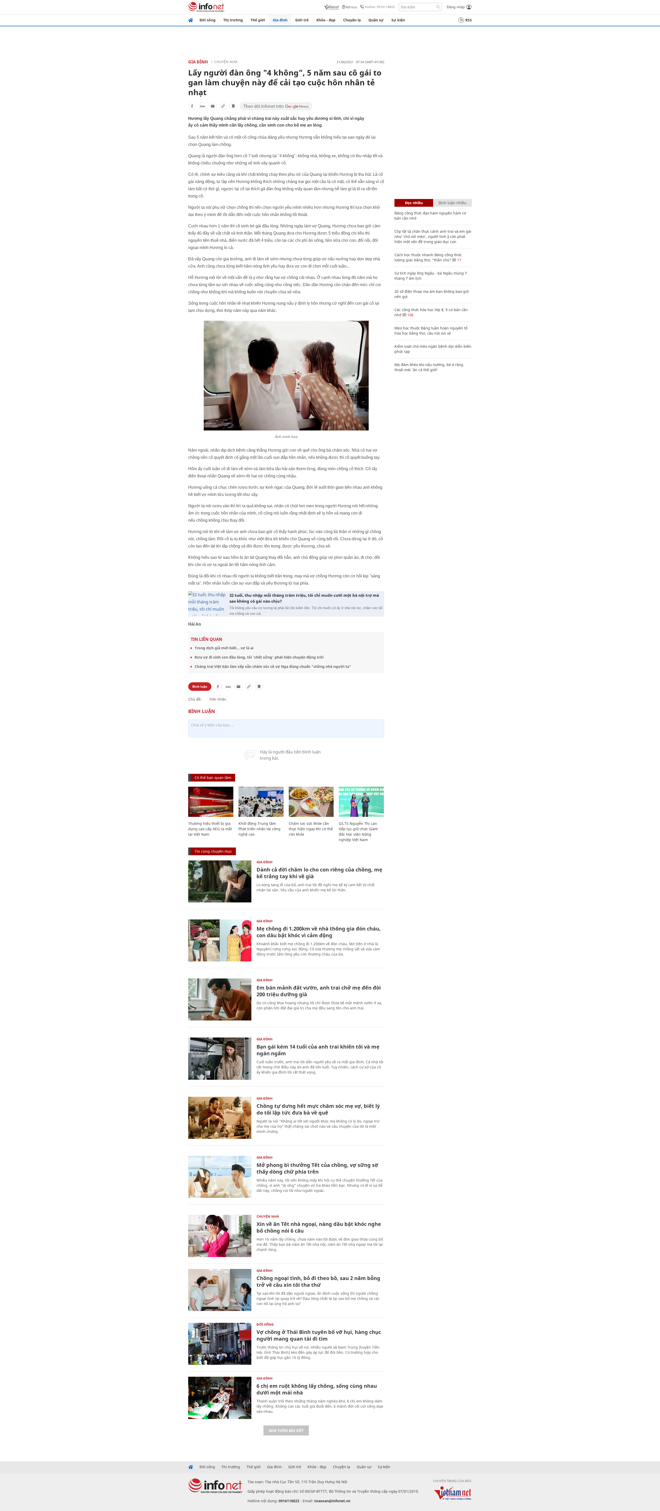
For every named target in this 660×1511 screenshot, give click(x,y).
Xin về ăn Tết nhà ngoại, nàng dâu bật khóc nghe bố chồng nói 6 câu (319, 1227)
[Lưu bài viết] (233, 106)
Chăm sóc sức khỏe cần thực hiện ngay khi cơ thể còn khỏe (311, 829)
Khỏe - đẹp (325, 20)
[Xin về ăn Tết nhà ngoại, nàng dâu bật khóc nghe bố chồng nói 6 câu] (219, 1236)
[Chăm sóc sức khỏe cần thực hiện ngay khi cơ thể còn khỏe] (311, 802)
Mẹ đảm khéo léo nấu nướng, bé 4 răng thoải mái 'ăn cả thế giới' (428, 367)
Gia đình (280, 20)
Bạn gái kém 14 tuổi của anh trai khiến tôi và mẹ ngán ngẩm (318, 1050)
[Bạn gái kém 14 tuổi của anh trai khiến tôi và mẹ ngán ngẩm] (219, 1058)
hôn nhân (218, 699)
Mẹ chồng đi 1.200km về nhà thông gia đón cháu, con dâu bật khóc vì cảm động (319, 932)
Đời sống (208, 20)
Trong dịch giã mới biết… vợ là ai (224, 647)
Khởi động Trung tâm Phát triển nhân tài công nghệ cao (259, 829)
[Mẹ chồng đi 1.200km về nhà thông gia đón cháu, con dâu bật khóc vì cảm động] (219, 940)
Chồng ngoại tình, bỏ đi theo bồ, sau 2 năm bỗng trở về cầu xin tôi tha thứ (318, 1281)
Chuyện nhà (225, 61)
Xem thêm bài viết (286, 1430)
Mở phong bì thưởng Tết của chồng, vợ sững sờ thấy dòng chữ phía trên (317, 1168)
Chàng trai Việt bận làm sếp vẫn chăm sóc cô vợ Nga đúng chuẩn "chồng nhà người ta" (273, 666)
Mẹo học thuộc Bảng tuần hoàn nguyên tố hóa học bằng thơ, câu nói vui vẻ (430, 331)
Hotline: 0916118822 (380, 7)
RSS (468, 20)
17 (458, 260)
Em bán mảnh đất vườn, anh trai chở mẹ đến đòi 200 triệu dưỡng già (319, 991)
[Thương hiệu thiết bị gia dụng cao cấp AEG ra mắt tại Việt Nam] (210, 802)
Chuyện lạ (352, 20)
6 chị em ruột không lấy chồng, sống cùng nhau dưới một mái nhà (317, 1389)
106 (410, 314)
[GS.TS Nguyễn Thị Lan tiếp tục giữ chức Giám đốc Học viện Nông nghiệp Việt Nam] (361, 802)
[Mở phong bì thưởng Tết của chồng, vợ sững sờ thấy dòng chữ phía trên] (219, 1177)
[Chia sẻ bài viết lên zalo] (202, 106)
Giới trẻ (302, 20)
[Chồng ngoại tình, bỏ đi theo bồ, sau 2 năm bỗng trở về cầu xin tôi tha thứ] (219, 1290)
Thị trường (233, 20)
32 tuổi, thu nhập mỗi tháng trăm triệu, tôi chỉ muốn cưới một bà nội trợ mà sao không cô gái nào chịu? (304, 598)
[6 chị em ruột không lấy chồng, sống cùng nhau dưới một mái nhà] (219, 1398)
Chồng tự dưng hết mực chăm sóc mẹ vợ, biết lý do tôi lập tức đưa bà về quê (318, 1109)
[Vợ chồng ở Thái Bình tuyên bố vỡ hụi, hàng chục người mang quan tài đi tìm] (219, 1344)
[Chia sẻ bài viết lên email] (213, 106)
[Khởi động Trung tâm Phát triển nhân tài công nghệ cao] (261, 802)
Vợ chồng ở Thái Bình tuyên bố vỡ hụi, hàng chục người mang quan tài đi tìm (319, 1335)
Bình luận (199, 686)
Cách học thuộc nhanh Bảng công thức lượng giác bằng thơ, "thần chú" (428, 257)
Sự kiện (398, 20)
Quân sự (376, 20)
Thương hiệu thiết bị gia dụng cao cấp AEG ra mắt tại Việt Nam (210, 829)
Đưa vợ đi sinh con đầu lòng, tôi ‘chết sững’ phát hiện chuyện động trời (259, 657)
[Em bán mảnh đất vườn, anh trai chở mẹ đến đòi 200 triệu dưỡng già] (219, 999)
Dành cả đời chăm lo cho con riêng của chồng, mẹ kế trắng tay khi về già (319, 873)
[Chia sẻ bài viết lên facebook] (192, 106)
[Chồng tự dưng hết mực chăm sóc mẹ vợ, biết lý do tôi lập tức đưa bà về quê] (219, 1118)
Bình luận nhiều (452, 202)
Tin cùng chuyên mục (213, 851)
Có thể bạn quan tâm (213, 777)
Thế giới (258, 20)
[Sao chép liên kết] (223, 106)
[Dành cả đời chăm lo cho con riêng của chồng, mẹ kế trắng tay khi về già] (219, 881)
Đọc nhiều (414, 202)
